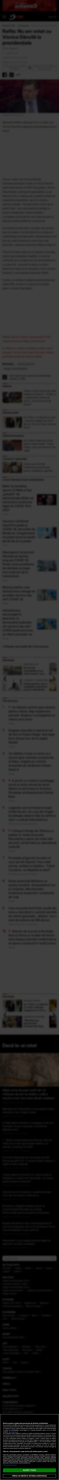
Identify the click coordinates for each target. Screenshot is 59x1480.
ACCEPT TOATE (29, 1470)
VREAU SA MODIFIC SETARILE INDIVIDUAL (29, 1476)
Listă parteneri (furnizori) (10, 1465)
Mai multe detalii (13, 1432)
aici (38, 1441)
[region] (29, 1447)
